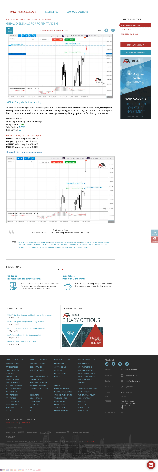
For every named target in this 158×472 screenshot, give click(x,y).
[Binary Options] (82, 329)
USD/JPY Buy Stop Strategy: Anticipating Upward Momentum (29, 315)
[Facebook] (113, 364)
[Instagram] (120, 364)
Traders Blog (126, 29)
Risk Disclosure (90, 441)
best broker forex (73, 242)
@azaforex (129, 387)
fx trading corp (54, 244)
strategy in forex (43, 242)
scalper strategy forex (27, 242)
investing (64, 244)
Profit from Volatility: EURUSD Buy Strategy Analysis (26, 328)
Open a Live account (135, 45)
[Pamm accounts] (135, 88)
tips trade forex (82, 247)
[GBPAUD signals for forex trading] (106, 30)
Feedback (155, 241)
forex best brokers (41, 244)
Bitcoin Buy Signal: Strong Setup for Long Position (25, 322)
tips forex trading (68, 247)
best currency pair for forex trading (95, 242)
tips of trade (41, 247)
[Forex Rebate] (68, 288)
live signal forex (75, 244)
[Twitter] (107, 364)
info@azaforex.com (131, 381)
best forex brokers (26, 244)
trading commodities (58, 242)
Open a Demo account (135, 52)
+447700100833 (131, 369)
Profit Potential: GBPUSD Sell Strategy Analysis (24, 335)
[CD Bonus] (13, 288)
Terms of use (26, 423)
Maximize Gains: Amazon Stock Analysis (21, 342)
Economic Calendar (129, 34)
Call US (154, 234)
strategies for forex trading (93, 244)
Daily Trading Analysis (130, 25)
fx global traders (53, 247)
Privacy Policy (12, 423)
